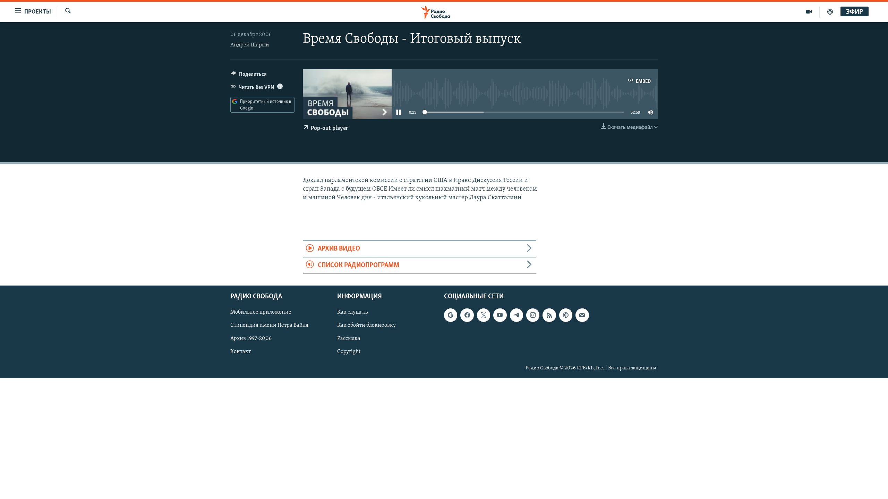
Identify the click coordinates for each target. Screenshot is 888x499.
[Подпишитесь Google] (450, 315)
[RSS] (549, 315)
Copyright (348, 351)
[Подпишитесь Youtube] (499, 315)
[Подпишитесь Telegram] (516, 315)
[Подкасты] (565, 315)
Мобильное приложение (260, 312)
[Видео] (809, 12)
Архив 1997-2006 (251, 338)
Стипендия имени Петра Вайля (269, 325)
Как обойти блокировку (366, 325)
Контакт (240, 351)
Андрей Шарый (249, 45)
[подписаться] (582, 315)
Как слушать (352, 312)
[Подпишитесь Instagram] (532, 315)
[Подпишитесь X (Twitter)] (483, 315)
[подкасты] (830, 12)
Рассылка (348, 338)
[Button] (249, 75)
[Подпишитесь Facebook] (466, 315)
